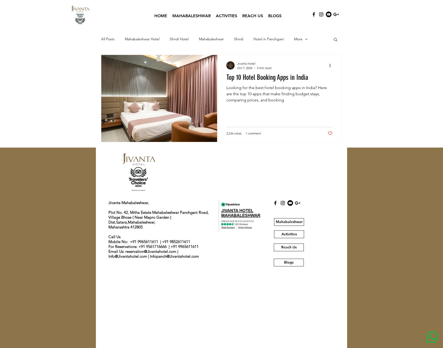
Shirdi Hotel (179, 39)
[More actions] (332, 65)
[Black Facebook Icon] (314, 14)
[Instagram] (321, 14)
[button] (335, 40)
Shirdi (238, 39)
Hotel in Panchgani (269, 39)
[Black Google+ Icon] (336, 14)
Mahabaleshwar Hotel (142, 39)
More (298, 39)
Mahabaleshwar (211, 39)
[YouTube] (328, 14)
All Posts (108, 39)
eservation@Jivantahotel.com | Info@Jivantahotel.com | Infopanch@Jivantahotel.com (153, 254)
